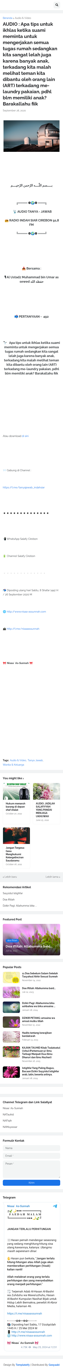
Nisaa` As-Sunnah (13, 1108)
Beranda (7, 18)
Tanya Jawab (35, 760)
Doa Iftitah (9, 899)
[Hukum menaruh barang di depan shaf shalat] (16, 791)
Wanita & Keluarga (13, 764)
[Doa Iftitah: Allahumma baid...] (11, 992)
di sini (25, 436)
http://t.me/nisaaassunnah (23, 628)
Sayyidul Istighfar (13, 893)
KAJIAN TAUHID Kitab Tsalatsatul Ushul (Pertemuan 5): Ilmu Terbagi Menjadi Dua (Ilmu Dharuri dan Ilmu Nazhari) (41, 1052)
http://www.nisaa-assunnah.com (26, 611)
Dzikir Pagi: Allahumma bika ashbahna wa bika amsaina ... (38, 1005)
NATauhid (8, 1114)
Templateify (23, 1364)
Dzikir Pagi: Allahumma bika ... (20, 905)
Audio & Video (23, 18)
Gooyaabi (54, 1364)
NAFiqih (7, 1120)
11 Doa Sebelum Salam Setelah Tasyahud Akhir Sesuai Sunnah (40, 975)
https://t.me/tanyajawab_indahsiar (24, 487)
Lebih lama (52, 876)
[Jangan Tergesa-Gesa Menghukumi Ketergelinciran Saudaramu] (16, 835)
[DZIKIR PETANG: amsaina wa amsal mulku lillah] (11, 1022)
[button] (57, 5)
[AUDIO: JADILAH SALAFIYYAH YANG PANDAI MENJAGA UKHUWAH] (46, 791)
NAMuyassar (10, 1127)
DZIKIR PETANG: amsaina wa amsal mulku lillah (38, 1020)
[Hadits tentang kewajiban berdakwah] (11, 1037)
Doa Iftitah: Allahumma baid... (39, 988)
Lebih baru (11, 876)
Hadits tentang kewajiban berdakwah (37, 1034)
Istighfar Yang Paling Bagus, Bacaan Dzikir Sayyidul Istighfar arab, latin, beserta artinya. (40, 1071)
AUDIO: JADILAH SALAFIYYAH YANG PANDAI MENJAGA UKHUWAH (45, 810)
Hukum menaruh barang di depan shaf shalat (15, 806)
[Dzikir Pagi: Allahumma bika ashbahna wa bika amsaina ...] (11, 1007)
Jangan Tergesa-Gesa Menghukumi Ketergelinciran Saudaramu (15, 854)
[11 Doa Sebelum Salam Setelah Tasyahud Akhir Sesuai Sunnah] (11, 977)
